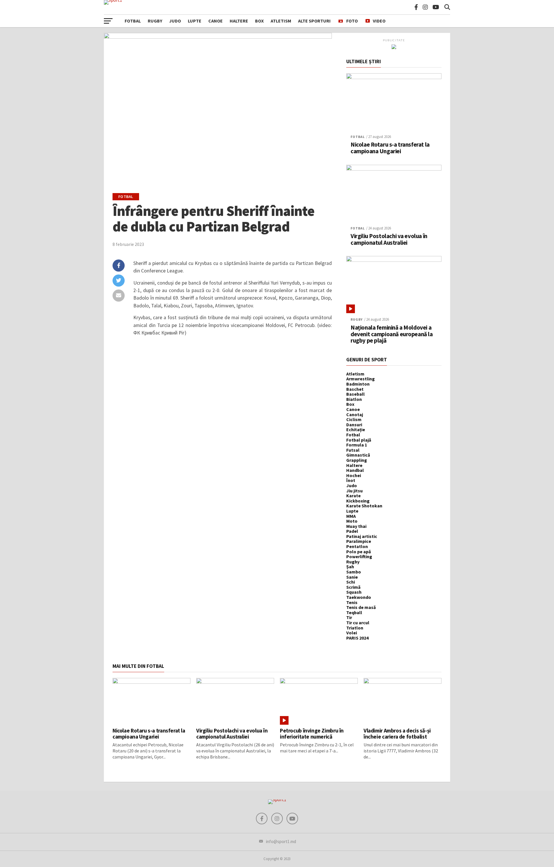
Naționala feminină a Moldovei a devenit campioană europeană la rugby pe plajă (392, 334)
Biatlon (354, 399)
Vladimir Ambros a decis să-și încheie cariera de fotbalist (397, 733)
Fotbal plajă (358, 440)
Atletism (281, 21)
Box (259, 21)
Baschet (355, 389)
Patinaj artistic (361, 536)
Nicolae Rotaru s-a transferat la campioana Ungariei (390, 148)
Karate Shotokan (364, 506)
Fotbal (133, 21)
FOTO (352, 21)
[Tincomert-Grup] (394, 47)
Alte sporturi (314, 21)
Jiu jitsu (354, 491)
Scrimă (353, 587)
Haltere (239, 21)
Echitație (355, 429)
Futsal (353, 450)
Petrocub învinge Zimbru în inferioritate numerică (312, 733)
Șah (350, 566)
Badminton (358, 384)
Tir (349, 617)
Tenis (352, 602)
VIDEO (379, 21)
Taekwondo (358, 597)
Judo (175, 21)
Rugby (155, 21)
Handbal (355, 470)
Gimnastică (358, 455)
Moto (352, 521)
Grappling (356, 460)
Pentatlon (357, 546)
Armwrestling (360, 379)
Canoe (215, 21)
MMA (351, 516)
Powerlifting (359, 556)
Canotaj (354, 414)
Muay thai (356, 526)
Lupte (194, 21)
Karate (353, 495)
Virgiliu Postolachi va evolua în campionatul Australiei (389, 239)
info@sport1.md (281, 841)
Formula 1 (356, 445)
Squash (354, 592)
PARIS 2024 (357, 638)
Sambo (353, 572)
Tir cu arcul (357, 622)
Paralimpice (358, 541)
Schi (350, 582)
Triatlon (354, 628)
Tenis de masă (361, 607)
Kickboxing (358, 501)
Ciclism (354, 419)
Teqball (354, 612)
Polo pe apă (358, 551)
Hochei (353, 475)
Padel (352, 531)
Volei (351, 633)
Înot (350, 480)
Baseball (355, 394)
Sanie (352, 577)
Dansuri (354, 424)
